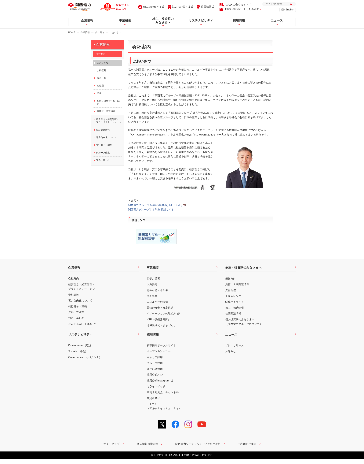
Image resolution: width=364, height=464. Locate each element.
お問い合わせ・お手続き (108, 102)
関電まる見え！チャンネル (163, 392)
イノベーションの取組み (161, 313)
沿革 (99, 93)
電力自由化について (106, 137)
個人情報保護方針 (147, 443)
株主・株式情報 (234, 307)
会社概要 (101, 70)
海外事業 (152, 296)
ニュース (231, 334)
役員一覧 (101, 78)
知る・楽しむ (103, 160)
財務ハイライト (234, 301)
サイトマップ (111, 443)
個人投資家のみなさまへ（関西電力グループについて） (243, 321)
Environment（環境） (81, 345)
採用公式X (153, 374)
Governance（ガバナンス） (85, 357)
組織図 (100, 85)
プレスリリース (234, 345)
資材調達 (73, 294)
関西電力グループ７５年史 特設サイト (151, 209)
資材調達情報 (103, 129)
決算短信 (230, 290)
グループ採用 (155, 363)
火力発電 (152, 284)
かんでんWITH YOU (80, 323)
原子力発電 (153, 278)
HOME (71, 32)
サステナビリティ (80, 334)
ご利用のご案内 (247, 443)
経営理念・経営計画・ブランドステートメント (108, 121)
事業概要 (153, 267)
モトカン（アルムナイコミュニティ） (164, 406)
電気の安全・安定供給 (160, 307)
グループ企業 (103, 152)
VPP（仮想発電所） (158, 319)
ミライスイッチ (156, 386)
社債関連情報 (233, 313)
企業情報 (85, 32)
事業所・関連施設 (106, 111)
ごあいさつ (102, 62)
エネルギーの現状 (157, 301)
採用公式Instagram (158, 380)
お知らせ (230, 351)
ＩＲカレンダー (234, 296)
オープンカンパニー (159, 351)
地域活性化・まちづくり (161, 325)
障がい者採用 (155, 368)
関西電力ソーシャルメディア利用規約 (197, 443)
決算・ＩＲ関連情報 (237, 284)
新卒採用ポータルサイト (161, 345)
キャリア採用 (155, 357)
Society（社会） (78, 351)
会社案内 (99, 32)
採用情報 (153, 334)
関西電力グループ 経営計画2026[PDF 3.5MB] (155, 204)
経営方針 (230, 278)
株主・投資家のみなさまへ (243, 267)
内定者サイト (155, 398)
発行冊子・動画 (104, 145)
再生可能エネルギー (159, 290)
